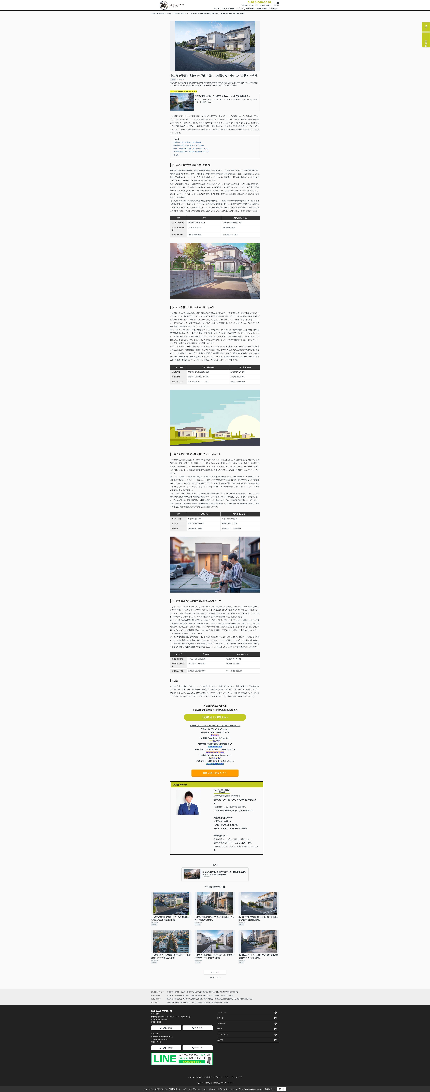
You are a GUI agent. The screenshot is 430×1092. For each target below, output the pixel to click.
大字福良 (170, 995)
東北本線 (170, 999)
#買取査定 (195, 85)
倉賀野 (193, 1002)
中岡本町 (178, 995)
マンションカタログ (196, 1077)
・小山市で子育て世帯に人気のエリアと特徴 (188, 145)
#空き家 (214, 83)
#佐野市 (228, 85)
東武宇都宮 (175, 1002)
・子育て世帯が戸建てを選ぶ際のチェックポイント (191, 148)
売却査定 (274, 8)
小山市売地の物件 (215, 758)
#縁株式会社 (174, 83)
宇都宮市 (170, 992)
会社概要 (250, 8)
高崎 (168, 1002)
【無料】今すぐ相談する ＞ (215, 717)
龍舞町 (192, 995)
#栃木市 (216, 85)
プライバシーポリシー (222, 1077)
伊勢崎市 (222, 992)
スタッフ (220, 1018)
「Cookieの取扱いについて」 (252, 1089)
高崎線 (217, 999)
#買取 (226, 83)
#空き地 (220, 83)
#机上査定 (199, 83)
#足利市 (234, 85)
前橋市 (189, 992)
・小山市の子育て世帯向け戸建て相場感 (187, 142)
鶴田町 (217, 995)
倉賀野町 (185, 995)
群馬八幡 (207, 1002)
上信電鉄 (199, 999)
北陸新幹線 (248, 999)
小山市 (173, 79)
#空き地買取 (187, 85)
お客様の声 (221, 1023)
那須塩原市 (203, 992)
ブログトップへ (215, 977)
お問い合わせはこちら (215, 773)
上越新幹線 (239, 999)
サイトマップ (237, 1077)
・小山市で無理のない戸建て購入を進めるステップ (191, 152)
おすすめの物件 (215, 741)
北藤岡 (226, 1002)
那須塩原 (215, 1002)
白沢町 (231, 995)
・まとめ (176, 155)
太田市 (195, 992)
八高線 (192, 999)
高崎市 (177, 992)
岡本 (182, 1002)
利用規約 (209, 1077)
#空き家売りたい (243, 83)
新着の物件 (215, 735)
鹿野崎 (198, 995)
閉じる (281, 1089)
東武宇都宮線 (209, 999)
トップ (216, 8)
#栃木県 (202, 85)
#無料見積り (232, 83)
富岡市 (229, 992)
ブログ (240, 8)
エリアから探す (228, 8)
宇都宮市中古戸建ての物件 (215, 752)
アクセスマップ (222, 1034)
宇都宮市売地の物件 (215, 747)
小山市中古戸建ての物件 (215, 764)
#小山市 (222, 85)
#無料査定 (207, 83)
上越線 (223, 999)
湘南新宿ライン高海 (182, 999)
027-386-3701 (199, 1048)
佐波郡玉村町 (213, 992)
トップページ (222, 1012)
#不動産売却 (183, 83)
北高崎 (200, 1002)
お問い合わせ (262, 8)
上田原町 (224, 995)
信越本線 (230, 999)
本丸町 (204, 995)
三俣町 (211, 995)
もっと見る (215, 972)
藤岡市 (235, 992)
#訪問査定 (192, 83)
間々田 (187, 1002)
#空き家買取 (178, 85)
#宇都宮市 (209, 85)
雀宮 (220, 1002)
